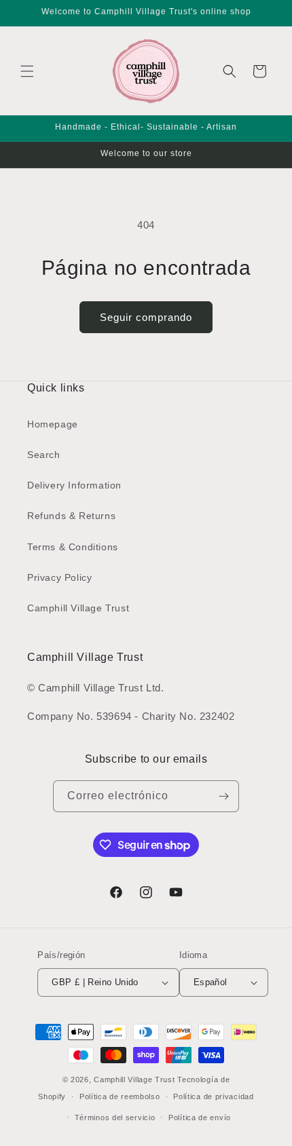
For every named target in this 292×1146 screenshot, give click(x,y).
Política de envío (199, 1117)
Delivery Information (74, 485)
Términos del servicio (115, 1117)
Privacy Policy (59, 577)
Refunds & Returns (71, 515)
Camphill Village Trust (78, 608)
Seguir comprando (146, 317)
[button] (27, 71)
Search (43, 454)
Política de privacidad (213, 1096)
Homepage (52, 424)
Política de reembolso (119, 1096)
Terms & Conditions (72, 546)
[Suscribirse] (223, 796)
